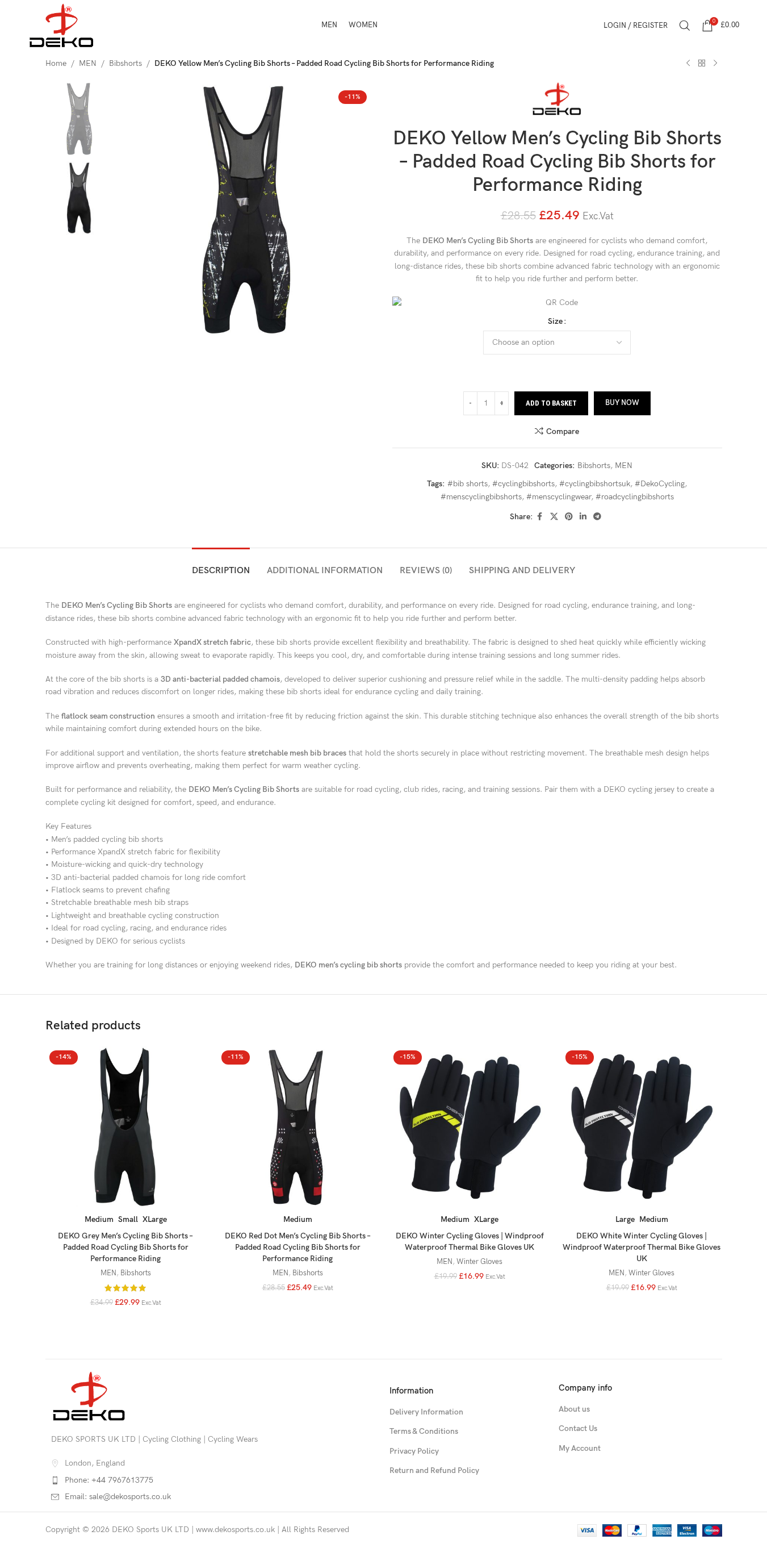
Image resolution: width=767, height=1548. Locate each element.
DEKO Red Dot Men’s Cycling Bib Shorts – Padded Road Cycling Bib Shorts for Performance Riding (298, 1247)
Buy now (622, 402)
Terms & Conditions (423, 1431)
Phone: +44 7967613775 (109, 1480)
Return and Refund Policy (434, 1470)
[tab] (221, 565)
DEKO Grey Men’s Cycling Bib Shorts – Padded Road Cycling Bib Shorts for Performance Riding (125, 1247)
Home (55, 63)
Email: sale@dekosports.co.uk (118, 1496)
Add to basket (551, 403)
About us (574, 1409)
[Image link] (89, 1395)
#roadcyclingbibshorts (635, 497)
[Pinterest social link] (568, 517)
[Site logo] (61, 25)
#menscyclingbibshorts (481, 497)
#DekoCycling (660, 484)
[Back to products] (702, 63)
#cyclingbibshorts (523, 484)
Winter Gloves (479, 1261)
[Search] (684, 25)
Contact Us (578, 1428)
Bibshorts (125, 63)
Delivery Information (426, 1412)
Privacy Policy (414, 1451)
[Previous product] (688, 63)
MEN (88, 63)
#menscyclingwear (558, 497)
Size (555, 321)
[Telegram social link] (597, 517)
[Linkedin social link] (583, 517)
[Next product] (715, 63)
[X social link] (554, 517)
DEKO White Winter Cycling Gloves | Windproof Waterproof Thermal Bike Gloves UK (641, 1247)
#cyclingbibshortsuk (594, 484)
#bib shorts (467, 484)
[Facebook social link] (540, 517)
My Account (580, 1448)
